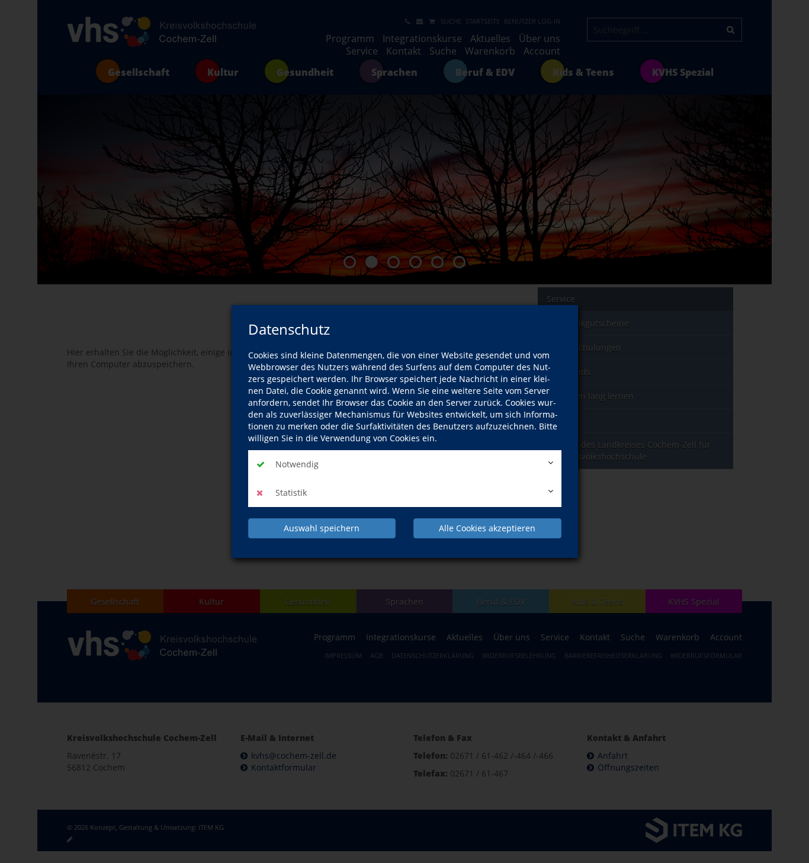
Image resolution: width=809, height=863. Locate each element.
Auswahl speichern (321, 528)
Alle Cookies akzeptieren (487, 528)
